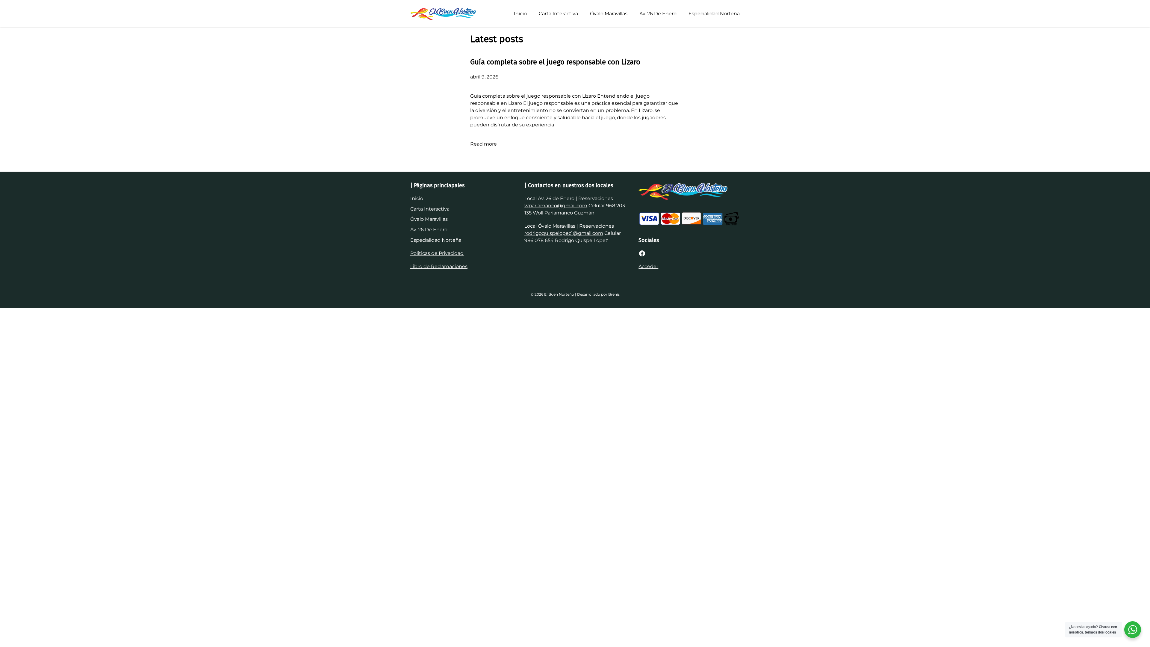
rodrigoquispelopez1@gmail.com (563, 233)
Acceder (648, 266)
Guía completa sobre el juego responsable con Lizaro (555, 62)
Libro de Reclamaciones (438, 266)
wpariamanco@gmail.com (555, 205)
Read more (483, 144)
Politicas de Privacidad (437, 253)
